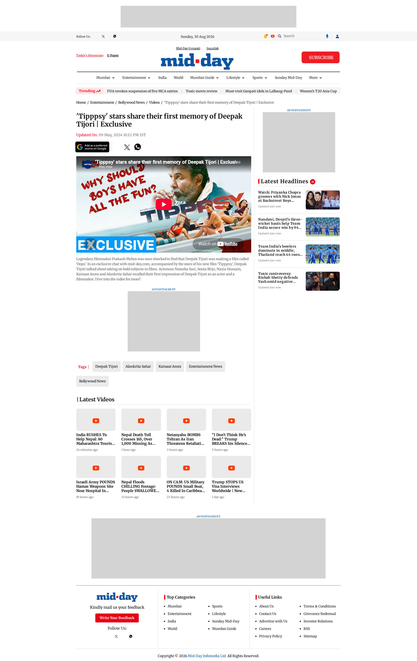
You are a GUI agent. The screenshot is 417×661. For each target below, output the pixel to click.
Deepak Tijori (106, 366)
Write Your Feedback (117, 618)
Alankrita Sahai (138, 366)
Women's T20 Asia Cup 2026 (323, 91)
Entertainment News (205, 366)
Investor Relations (318, 621)
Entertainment (134, 77)
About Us (266, 606)
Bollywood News (92, 381)
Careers (265, 629)
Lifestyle (233, 77)
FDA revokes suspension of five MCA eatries (142, 91)
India (162, 77)
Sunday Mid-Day (288, 77)
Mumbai (103, 77)
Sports (257, 77)
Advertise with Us (273, 621)
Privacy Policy (270, 636)
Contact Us (267, 614)
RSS (307, 629)
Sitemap (310, 636)
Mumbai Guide (202, 77)
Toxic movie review (201, 91)
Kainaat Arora (170, 366)
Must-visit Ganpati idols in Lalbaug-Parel (258, 91)
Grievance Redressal (320, 614)
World (178, 77)
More (313, 77)
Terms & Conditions (320, 606)
